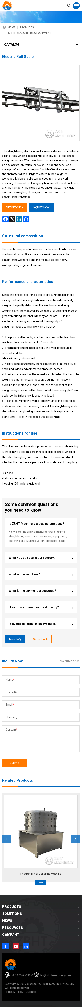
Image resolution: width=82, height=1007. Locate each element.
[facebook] (5, 946)
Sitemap (30, 992)
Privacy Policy (14, 992)
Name (9, 679)
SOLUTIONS (12, 913)
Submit (14, 763)
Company (12, 717)
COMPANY (10, 934)
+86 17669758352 (22, 975)
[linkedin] (26, 946)
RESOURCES (12, 927)
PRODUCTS (11, 906)
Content (11, 729)
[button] (6, 839)
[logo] (7, 5)
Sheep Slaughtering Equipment (29, 32)
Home (11, 27)
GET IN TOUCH (14, 207)
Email (9, 704)
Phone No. (12, 692)
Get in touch (40, 639)
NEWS (7, 920)
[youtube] (16, 946)
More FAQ (15, 639)
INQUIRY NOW (41, 207)
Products (27, 27)
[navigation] (76, 5)
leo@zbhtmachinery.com (55, 975)
